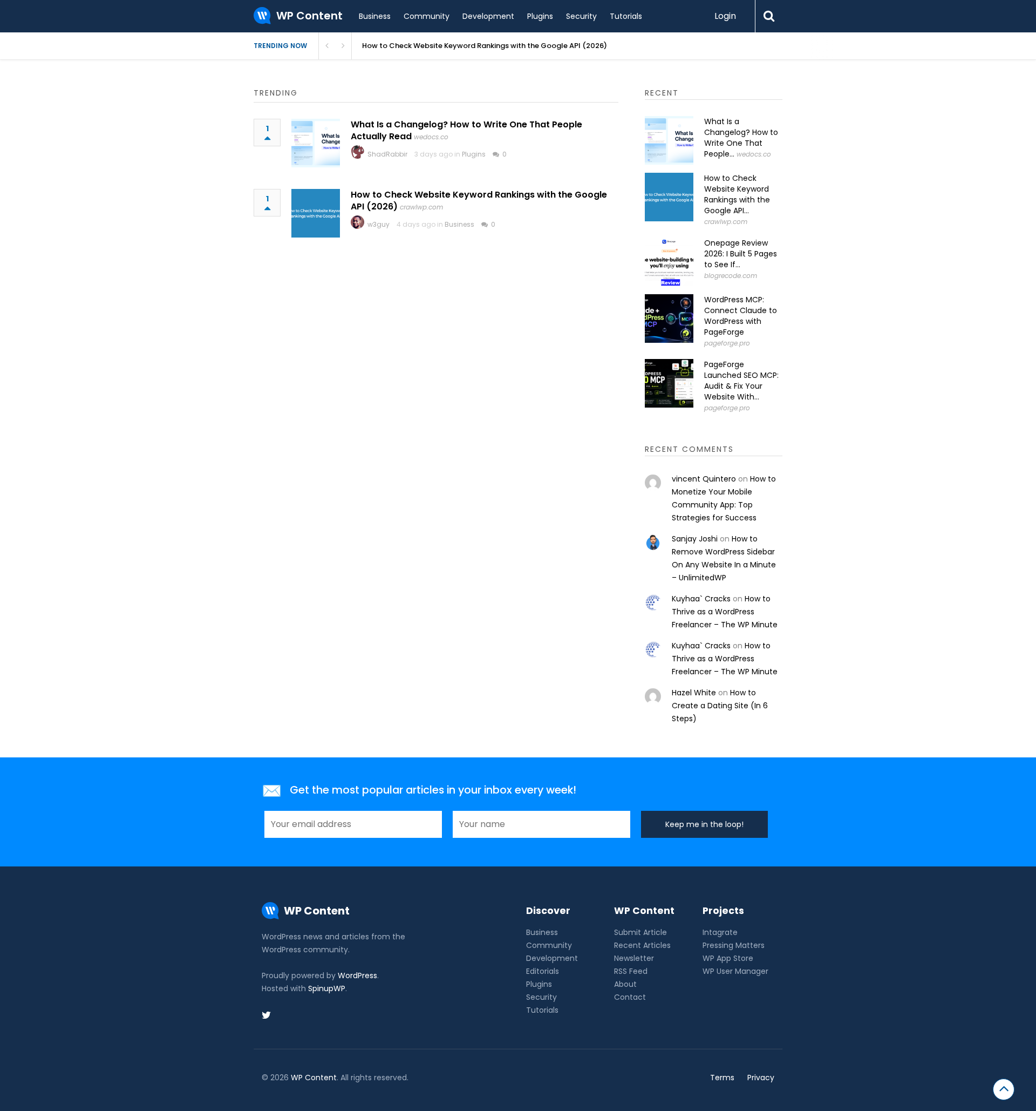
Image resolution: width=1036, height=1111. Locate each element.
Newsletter (634, 958)
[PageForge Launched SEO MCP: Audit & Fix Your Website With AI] (669, 383)
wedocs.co (431, 136)
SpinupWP (326, 988)
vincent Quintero (704, 478)
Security (581, 16)
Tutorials (626, 16)
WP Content (314, 1077)
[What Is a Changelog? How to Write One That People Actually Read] (315, 143)
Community (426, 16)
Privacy (760, 1077)
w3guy (378, 224)
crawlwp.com (421, 207)
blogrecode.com (730, 275)
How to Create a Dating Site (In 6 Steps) (720, 705)
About (625, 984)
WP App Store (728, 958)
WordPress (357, 975)
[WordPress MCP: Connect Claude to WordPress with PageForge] (669, 318)
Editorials (542, 971)
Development (488, 16)
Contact (630, 997)
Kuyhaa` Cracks (701, 598)
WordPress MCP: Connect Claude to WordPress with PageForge (740, 315)
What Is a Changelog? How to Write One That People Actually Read (466, 130)
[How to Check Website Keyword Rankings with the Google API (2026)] (315, 213)
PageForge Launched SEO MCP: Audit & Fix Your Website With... (741, 380)
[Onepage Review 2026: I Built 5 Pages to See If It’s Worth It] (669, 262)
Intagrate (720, 932)
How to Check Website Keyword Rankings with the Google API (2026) (484, 45)
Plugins (540, 16)
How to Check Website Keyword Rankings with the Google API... (737, 194)
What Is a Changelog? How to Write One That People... (741, 137)
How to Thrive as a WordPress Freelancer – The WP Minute (725, 611)
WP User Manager (735, 971)
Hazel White (694, 692)
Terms (722, 1077)
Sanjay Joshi (695, 538)
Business (375, 16)
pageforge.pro (727, 343)
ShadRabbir (387, 154)
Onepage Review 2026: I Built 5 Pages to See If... (740, 254)
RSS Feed (631, 971)
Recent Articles (642, 945)
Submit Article (640, 932)
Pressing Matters (734, 945)
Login (725, 16)
